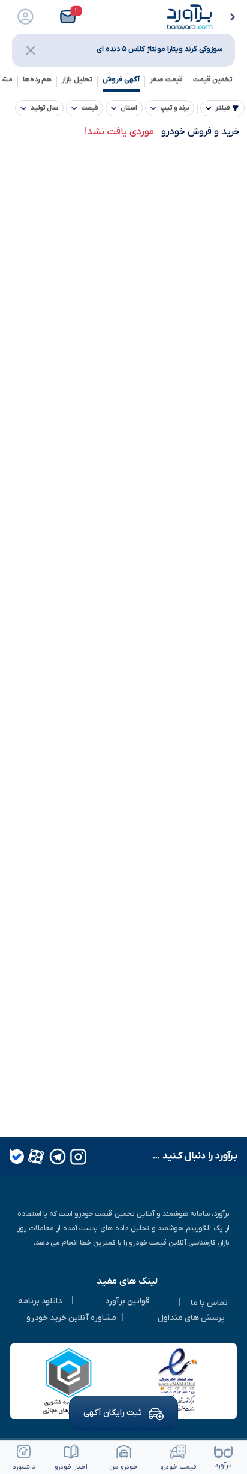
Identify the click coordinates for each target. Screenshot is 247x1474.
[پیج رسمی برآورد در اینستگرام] (77, 1157)
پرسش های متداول (191, 1318)
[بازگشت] (234, 18)
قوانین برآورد (127, 1301)
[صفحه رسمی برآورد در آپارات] (35, 1157)
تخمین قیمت (213, 79)
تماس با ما (209, 1303)
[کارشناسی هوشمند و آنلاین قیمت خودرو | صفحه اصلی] (190, 16)
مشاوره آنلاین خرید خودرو (71, 1318)
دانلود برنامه (40, 1301)
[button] (64, 16)
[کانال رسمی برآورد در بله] (17, 1157)
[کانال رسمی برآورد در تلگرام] (56, 1157)
